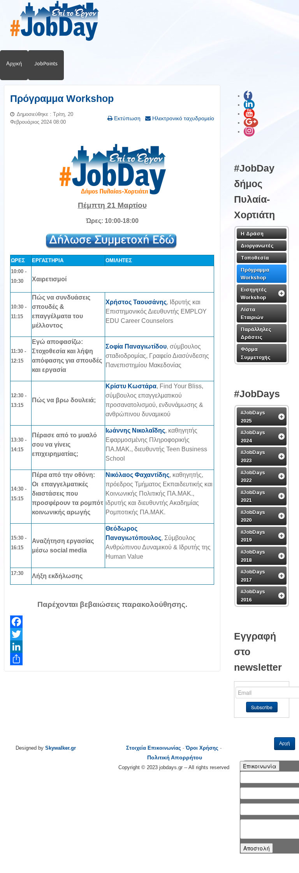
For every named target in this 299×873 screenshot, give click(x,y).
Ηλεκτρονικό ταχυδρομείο (182, 118)
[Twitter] (112, 634)
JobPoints (46, 63)
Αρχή (284, 743)
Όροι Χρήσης (202, 748)
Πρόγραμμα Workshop (62, 98)
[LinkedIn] (112, 646)
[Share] (112, 659)
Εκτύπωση (127, 118)
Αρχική (14, 63)
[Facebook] (112, 621)
